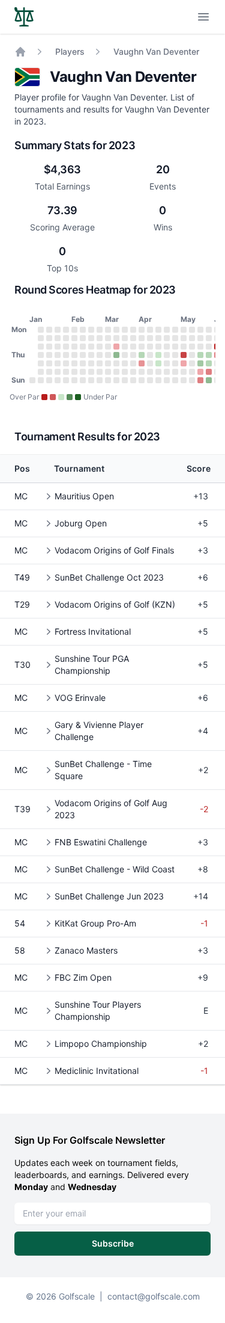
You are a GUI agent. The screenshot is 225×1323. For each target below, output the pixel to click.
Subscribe (113, 1243)
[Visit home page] (24, 16)
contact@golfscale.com (153, 1296)
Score (199, 468)
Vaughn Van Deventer (156, 51)
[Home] (20, 52)
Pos (22, 468)
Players (70, 51)
